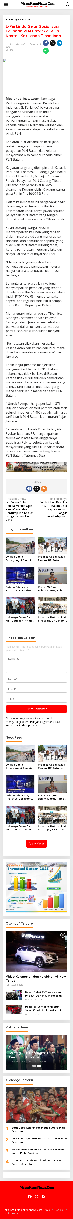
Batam (9, 49)
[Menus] (6, 4)
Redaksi (59, 1209)
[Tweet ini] (53, 43)
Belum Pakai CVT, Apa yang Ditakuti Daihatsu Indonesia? (43, 993)
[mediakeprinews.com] (37, 4)
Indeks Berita (11, 1213)
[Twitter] (36, 489)
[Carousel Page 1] (34, 1066)
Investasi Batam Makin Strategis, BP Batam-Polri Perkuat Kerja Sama (52, 619)
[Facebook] (29, 489)
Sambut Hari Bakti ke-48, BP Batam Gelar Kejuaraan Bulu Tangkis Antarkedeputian (53, 507)
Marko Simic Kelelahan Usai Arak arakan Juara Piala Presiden (38, 1151)
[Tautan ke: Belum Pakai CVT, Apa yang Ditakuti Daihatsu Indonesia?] (14, 994)
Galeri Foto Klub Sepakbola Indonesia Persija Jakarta (36, 1162)
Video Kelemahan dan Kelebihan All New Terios (36, 979)
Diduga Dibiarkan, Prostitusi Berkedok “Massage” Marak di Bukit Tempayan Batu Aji (19, 588)
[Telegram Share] (59, 43)
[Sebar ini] (46, 43)
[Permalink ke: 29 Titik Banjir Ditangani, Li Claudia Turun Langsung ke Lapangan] (20, 545)
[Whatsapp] (46, 51)
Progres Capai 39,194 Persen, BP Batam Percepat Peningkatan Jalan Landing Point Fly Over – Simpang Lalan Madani (52, 558)
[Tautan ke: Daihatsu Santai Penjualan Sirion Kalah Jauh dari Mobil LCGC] (14, 1009)
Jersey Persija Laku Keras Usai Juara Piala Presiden (39, 1140)
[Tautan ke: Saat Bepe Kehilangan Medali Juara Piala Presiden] (36, 1105)
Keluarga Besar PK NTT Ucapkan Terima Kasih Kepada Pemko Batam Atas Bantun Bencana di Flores (19, 619)
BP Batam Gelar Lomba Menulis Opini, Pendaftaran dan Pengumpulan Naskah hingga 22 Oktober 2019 (19, 509)
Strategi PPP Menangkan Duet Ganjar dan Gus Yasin (32, 1055)
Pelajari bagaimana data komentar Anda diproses (33, 723)
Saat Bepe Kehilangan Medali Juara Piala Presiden (39, 1129)
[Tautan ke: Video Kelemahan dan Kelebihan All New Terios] (36, 951)
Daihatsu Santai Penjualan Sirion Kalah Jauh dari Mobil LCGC (43, 1008)
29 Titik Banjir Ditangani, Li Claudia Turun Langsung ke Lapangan (19, 558)
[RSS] (44, 489)
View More (36, 843)
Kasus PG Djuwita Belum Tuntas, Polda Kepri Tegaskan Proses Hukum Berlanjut (52, 588)
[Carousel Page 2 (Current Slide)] (39, 1066)
